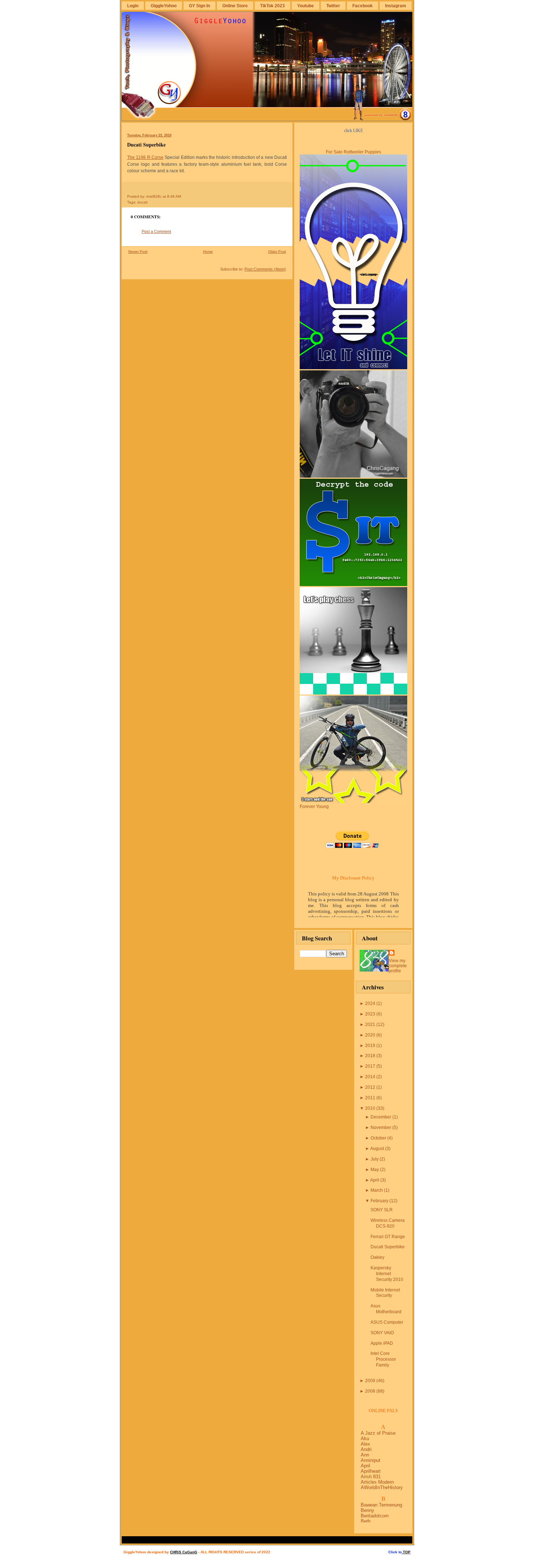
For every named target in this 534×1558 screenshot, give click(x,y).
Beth (366, 1521)
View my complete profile (398, 965)
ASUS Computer (387, 1322)
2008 (370, 1391)
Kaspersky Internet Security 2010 (387, 1273)
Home (208, 252)
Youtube (305, 5)
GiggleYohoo (164, 5)
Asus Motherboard (386, 1308)
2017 (370, 1066)
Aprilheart (371, 1471)
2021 (370, 1024)
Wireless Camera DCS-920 (388, 1223)
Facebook (362, 5)
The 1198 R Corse (145, 157)
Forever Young (314, 806)
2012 (370, 1087)
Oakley (377, 1257)
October (378, 1138)
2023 (370, 1014)
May (375, 1169)
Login (132, 5)
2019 (370, 1045)
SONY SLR (382, 1209)
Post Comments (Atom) (265, 269)
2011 (370, 1097)
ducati (142, 202)
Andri (366, 1449)
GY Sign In (199, 5)
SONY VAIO (382, 1332)
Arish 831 (371, 1476)
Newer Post (137, 252)
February (379, 1200)
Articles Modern (377, 1482)
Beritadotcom (375, 1515)
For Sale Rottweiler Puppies (353, 151)
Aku (365, 1438)
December (381, 1117)
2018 (370, 1055)
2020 (370, 1035)
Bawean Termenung (381, 1505)
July (375, 1159)
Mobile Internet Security (385, 1292)
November (381, 1127)
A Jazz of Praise (378, 1433)
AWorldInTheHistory (382, 1487)
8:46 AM (174, 196)
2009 (370, 1380)
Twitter (333, 5)
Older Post (277, 252)
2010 (370, 1108)
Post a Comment (156, 231)
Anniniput (370, 1460)
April (374, 1180)
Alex (365, 1444)
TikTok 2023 (272, 5)
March (377, 1190)
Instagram (395, 5)
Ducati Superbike (146, 144)
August (377, 1148)
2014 (370, 1076)
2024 (370, 1003)
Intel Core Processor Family (383, 1359)
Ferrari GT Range (388, 1236)
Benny (367, 1510)
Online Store (235, 5)
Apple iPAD (382, 1343)
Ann (365, 1455)
